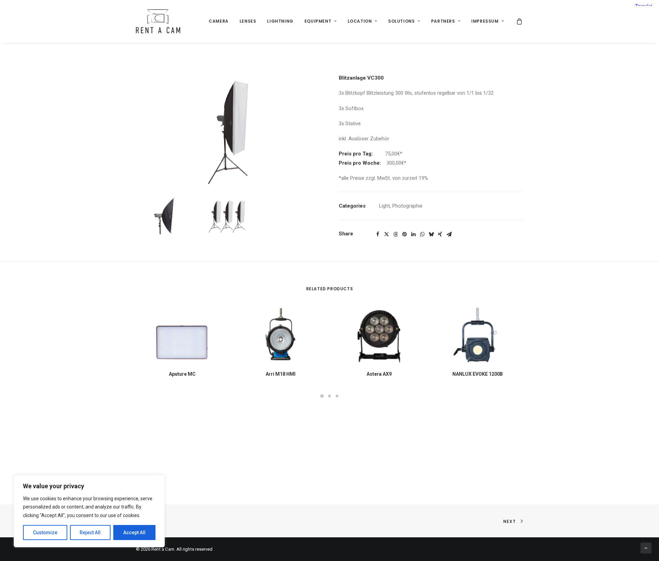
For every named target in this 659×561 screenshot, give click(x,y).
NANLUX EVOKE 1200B (477, 374)
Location (360, 21)
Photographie (407, 206)
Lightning (280, 21)
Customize (45, 532)
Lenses (248, 21)
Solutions (401, 21)
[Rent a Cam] (158, 21)
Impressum (484, 21)
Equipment (317, 21)
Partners (443, 21)
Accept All (134, 532)
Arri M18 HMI (281, 374)
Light (384, 206)
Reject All (90, 532)
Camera (219, 21)
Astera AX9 (379, 374)
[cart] (519, 21)
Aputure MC (182, 374)
